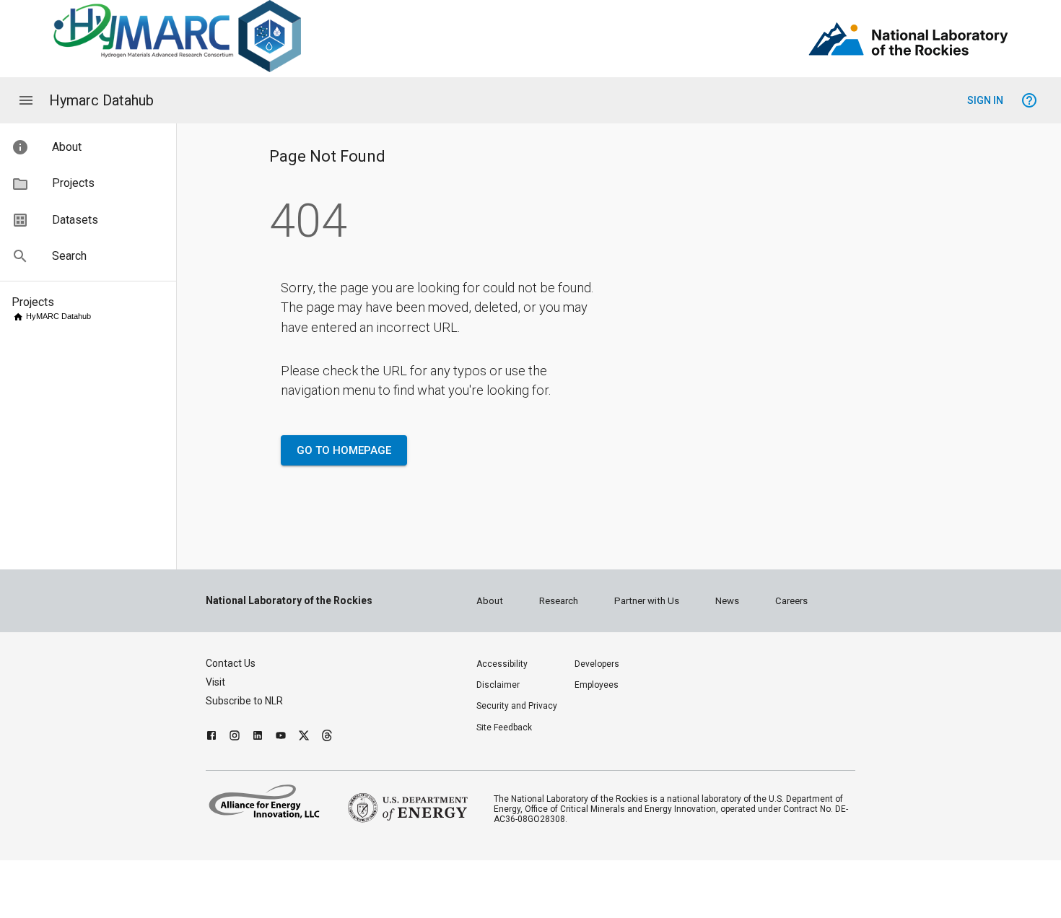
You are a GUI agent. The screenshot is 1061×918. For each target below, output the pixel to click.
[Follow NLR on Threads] (327, 737)
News (727, 600)
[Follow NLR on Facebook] (211, 737)
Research (558, 600)
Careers (791, 600)
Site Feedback (504, 727)
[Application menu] (26, 100)
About (489, 600)
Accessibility (502, 664)
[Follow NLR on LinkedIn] (257, 737)
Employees (597, 685)
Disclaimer (498, 685)
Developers (597, 664)
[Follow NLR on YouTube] (281, 737)
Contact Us (231, 663)
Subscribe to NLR (244, 701)
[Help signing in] (1029, 100)
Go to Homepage (344, 450)
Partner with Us (646, 600)
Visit (215, 682)
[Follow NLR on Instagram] (234, 737)
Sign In (985, 100)
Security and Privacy (516, 706)
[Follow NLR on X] (304, 737)
